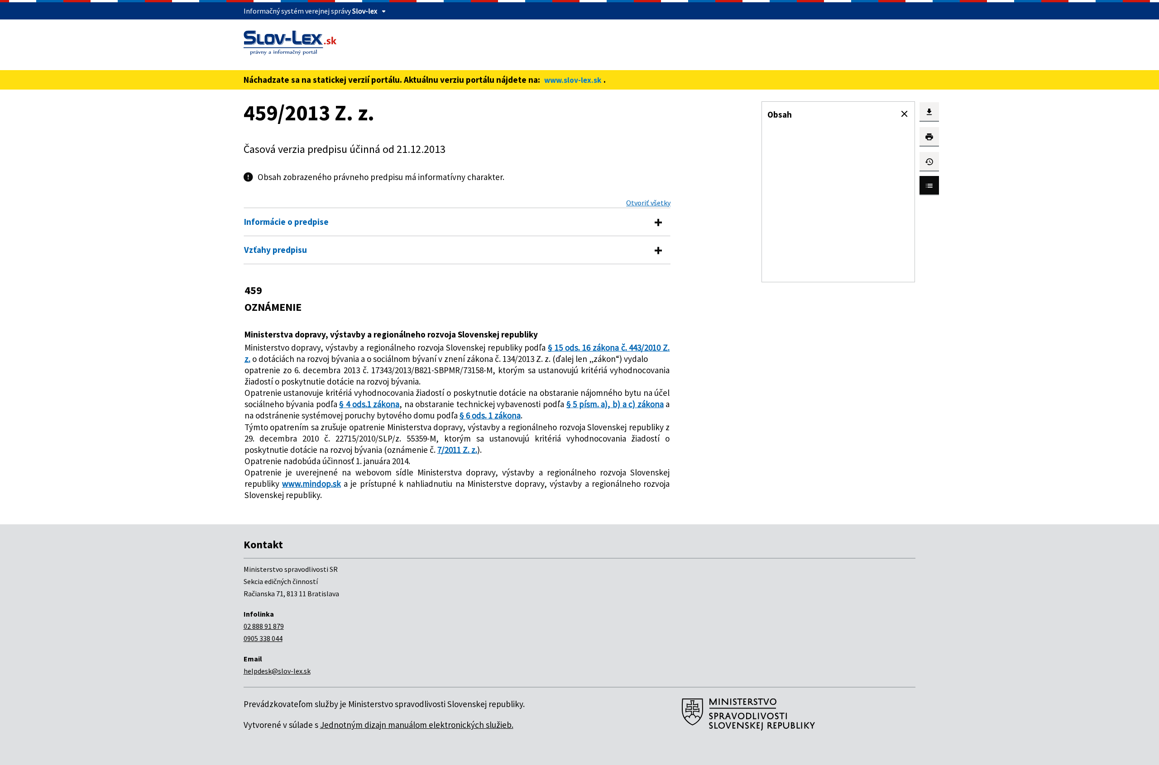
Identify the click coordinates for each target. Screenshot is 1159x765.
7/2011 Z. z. (457, 449)
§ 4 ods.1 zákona (369, 404)
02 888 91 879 (264, 626)
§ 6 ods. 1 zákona (490, 415)
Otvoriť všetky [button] (648, 202)
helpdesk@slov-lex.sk (277, 670)
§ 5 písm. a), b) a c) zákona (615, 404)
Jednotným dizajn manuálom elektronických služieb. (416, 724)
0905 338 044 (263, 638)
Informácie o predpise (286, 221)
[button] (904, 114)
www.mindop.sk (311, 483)
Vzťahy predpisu (275, 249)
